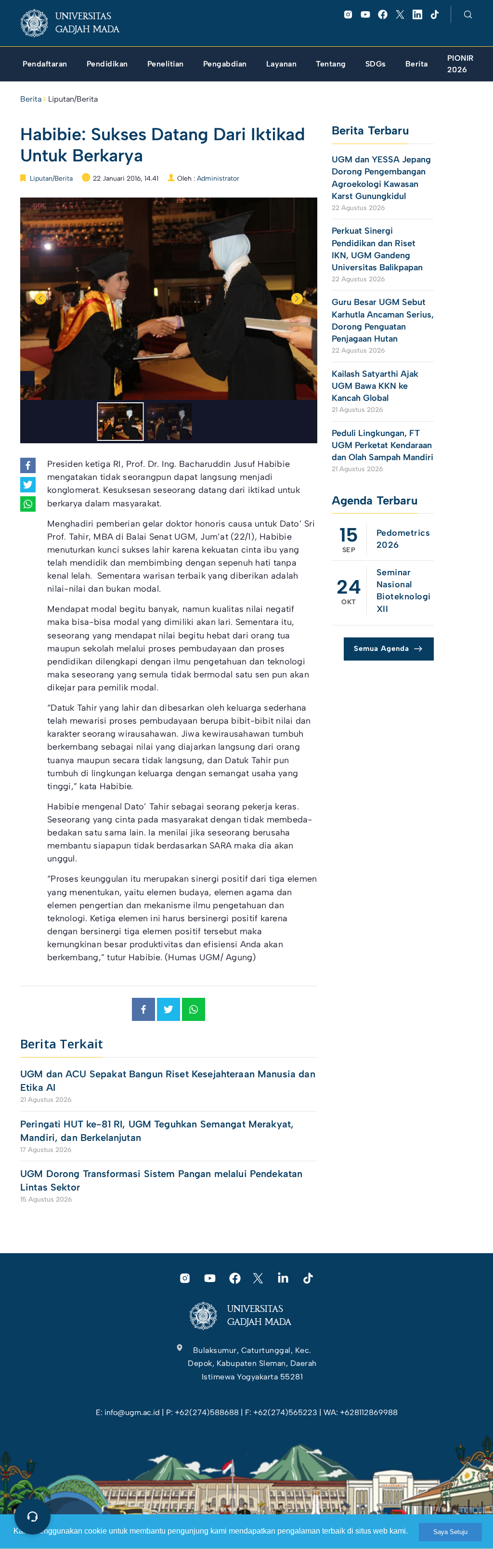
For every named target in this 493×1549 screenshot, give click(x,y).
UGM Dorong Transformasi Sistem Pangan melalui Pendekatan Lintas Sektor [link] (161, 1180)
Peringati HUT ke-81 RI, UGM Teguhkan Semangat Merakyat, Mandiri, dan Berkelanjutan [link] (157, 1130)
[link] (77, 23)
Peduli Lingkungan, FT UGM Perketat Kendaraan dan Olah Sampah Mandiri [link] (382, 445)
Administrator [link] (218, 178)
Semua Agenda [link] (381, 648)
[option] (168, 299)
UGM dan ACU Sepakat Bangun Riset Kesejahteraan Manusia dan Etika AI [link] (167, 1080)
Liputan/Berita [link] (73, 99)
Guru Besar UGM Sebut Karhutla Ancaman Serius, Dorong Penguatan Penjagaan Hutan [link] (383, 320)
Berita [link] (30, 99)
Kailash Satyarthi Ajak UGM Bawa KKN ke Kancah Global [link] (375, 386)
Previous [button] (40, 299)
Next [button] (297, 299)
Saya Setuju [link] (450, 1532)
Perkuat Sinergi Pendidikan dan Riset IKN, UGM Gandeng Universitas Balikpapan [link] (378, 249)
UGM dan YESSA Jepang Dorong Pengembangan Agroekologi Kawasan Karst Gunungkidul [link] (381, 177)
